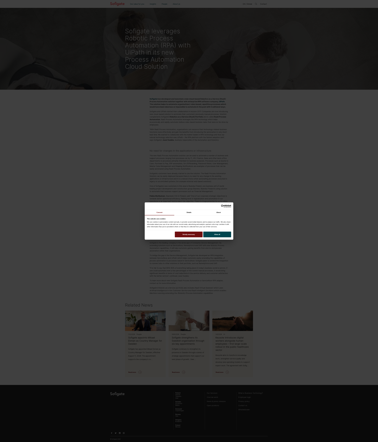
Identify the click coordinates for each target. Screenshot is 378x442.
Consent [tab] (159, 212)
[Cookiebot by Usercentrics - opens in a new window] (222, 206)
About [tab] (218, 212)
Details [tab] (189, 212)
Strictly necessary (189, 234)
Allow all (217, 234)
